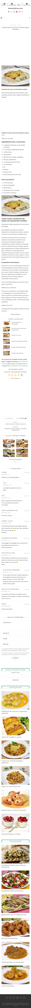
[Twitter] (11, 12)
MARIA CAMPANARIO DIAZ (10, 510)
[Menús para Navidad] (15, 448)
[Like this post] (18, 418)
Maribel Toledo (7, 521)
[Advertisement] (15, 47)
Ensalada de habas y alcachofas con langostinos (14, 866)
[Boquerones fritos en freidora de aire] (15, 903)
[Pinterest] (16, 12)
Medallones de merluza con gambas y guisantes (14, 712)
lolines (4, 472)
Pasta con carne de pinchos (11, 786)
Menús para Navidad (15, 459)
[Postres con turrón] (6, 335)
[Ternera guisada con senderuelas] (6, 323)
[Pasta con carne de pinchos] (15, 775)
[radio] (9, 375)
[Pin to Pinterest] (22, 418)
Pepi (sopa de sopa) (8, 553)
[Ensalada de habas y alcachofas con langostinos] (15, 854)
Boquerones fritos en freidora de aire (14, 915)
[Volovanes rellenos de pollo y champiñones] (6, 329)
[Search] (29, 18)
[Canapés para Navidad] (6, 353)
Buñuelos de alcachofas (10, 938)
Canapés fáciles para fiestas (18, 347)
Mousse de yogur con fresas (11, 834)
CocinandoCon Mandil (9, 538)
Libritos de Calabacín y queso (11, 737)
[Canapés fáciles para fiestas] (6, 347)
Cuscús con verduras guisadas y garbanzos (12, 762)
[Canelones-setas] (15, 205)
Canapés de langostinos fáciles (19, 341)
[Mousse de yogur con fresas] (15, 823)
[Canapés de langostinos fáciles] (6, 341)
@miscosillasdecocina (14, 366)
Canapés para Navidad (17, 353)
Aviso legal (22, 1004)
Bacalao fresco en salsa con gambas (14, 810)
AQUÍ (3, 135)
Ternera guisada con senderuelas (13, 962)
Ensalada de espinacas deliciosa (12, 891)
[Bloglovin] (19, 12)
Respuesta (26, 472)
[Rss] (22, 12)
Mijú (3, 495)
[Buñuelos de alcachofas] (15, 927)
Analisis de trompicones (10, 589)
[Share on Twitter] (21, 418)
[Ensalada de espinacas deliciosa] (15, 879)
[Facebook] (8, 12)
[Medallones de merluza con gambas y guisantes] (15, 700)
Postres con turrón (16, 335)
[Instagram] (14, 12)
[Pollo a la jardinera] (15, 975)
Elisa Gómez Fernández (11, 570)
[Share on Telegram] (25, 418)
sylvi (4, 483)
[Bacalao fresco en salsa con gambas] (15, 799)
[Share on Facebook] (19, 418)
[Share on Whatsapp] (24, 418)
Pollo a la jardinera (8, 986)
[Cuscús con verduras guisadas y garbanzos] (15, 749)
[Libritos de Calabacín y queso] (15, 726)
